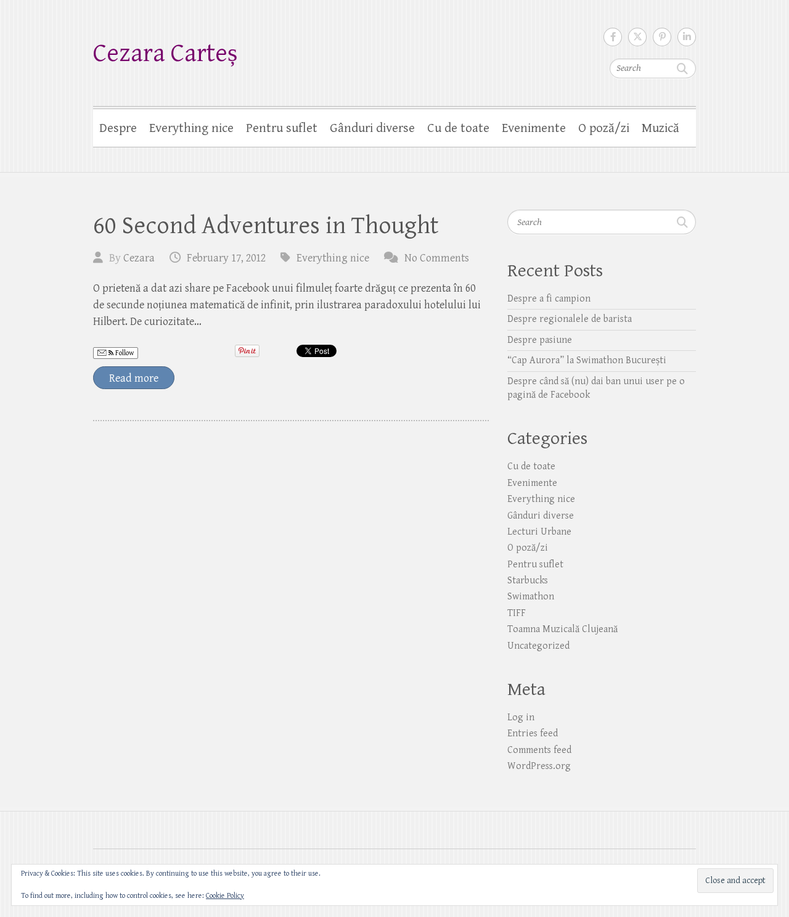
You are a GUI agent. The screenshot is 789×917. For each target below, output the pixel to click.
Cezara (139, 258)
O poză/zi (603, 128)
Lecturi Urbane (539, 532)
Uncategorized (538, 646)
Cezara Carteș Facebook (612, 37)
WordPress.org (539, 766)
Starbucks (527, 580)
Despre (118, 128)
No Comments (436, 258)
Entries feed (532, 733)
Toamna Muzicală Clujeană (562, 629)
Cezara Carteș (165, 53)
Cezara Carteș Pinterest (662, 37)
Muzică (660, 128)
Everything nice (191, 128)
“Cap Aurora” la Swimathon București (586, 360)
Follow (123, 353)
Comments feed (539, 750)
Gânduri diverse (372, 128)
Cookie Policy (225, 896)
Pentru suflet (281, 128)
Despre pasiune (539, 340)
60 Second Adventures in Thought (266, 226)
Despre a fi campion (549, 299)
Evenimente (534, 128)
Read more (133, 378)
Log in (520, 717)
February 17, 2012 (226, 258)
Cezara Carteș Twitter (637, 37)
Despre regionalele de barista (569, 319)
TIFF (516, 613)
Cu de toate (458, 128)
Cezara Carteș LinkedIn (686, 37)
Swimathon (530, 596)
